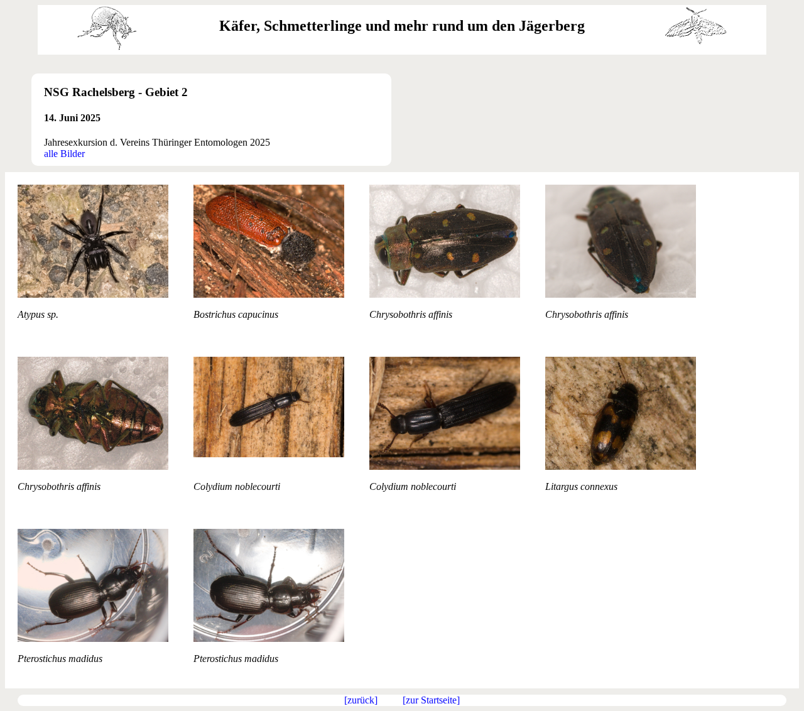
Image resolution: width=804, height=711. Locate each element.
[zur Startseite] (431, 700)
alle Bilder (64, 153)
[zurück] (361, 700)
